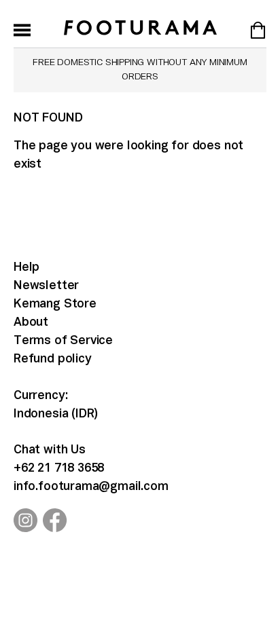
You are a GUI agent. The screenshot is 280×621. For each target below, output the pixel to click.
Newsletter (46, 286)
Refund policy (53, 359)
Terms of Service (63, 341)
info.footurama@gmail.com (91, 487)
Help (26, 268)
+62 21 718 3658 (59, 468)
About (31, 322)
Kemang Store (55, 304)
